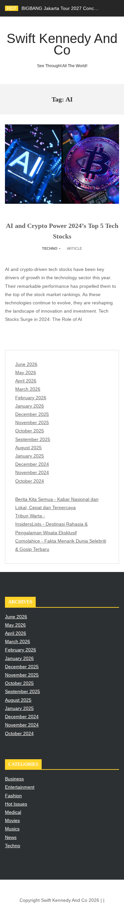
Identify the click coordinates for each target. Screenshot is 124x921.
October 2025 (29, 430)
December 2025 (32, 414)
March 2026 (27, 389)
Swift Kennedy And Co (62, 49)
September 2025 (32, 439)
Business (14, 778)
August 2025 (28, 447)
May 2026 (25, 372)
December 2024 (32, 464)
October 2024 (29, 481)
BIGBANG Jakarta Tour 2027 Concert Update (68, 8)
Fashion (13, 795)
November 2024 (32, 472)
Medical (13, 812)
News (11, 837)
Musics (12, 828)
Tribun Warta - (30, 515)
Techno (50, 248)
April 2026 (25, 380)
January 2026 (29, 406)
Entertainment (19, 787)
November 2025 (32, 422)
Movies (12, 820)
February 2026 (30, 397)
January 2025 (29, 456)
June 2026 (26, 364)
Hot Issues (16, 804)
